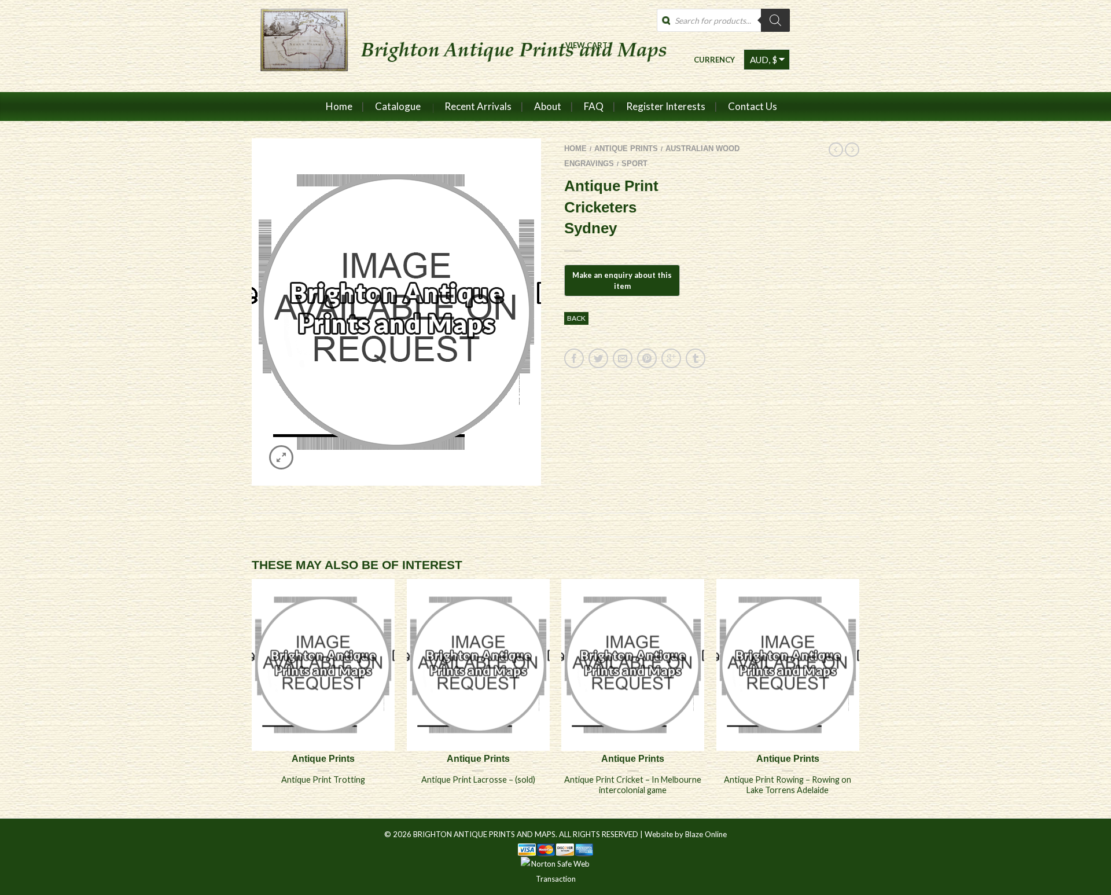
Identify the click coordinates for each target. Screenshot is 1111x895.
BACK (576, 318)
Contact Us (752, 106)
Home (339, 106)
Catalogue (398, 106)
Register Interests (665, 106)
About (547, 106)
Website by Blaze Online (686, 834)
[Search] (775, 20)
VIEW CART (586, 45)
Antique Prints (626, 148)
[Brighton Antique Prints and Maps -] (458, 46)
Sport (634, 163)
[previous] (252, 698)
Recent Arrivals (478, 106)
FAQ (594, 106)
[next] (859, 698)
